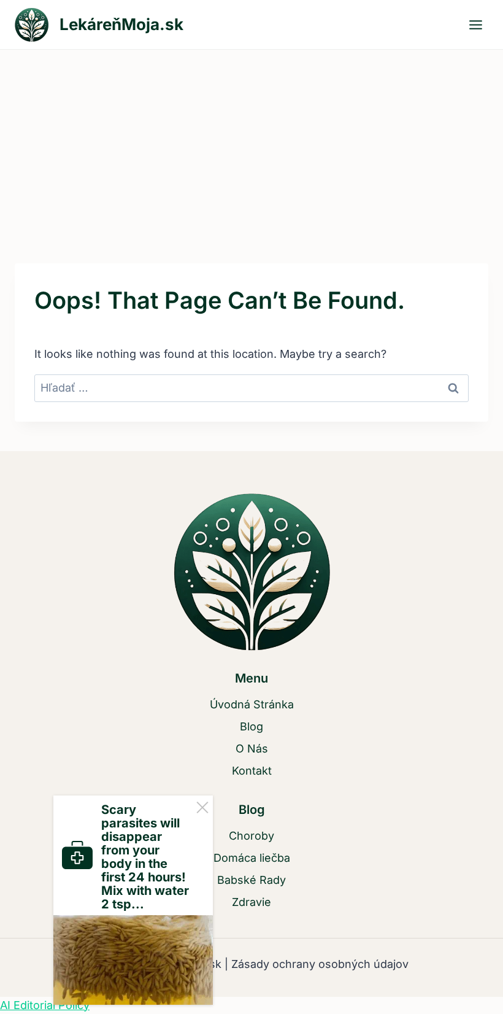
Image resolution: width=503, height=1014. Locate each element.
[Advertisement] (251, 142)
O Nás (252, 748)
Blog (251, 726)
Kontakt (252, 770)
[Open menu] (475, 25)
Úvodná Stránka (252, 704)
